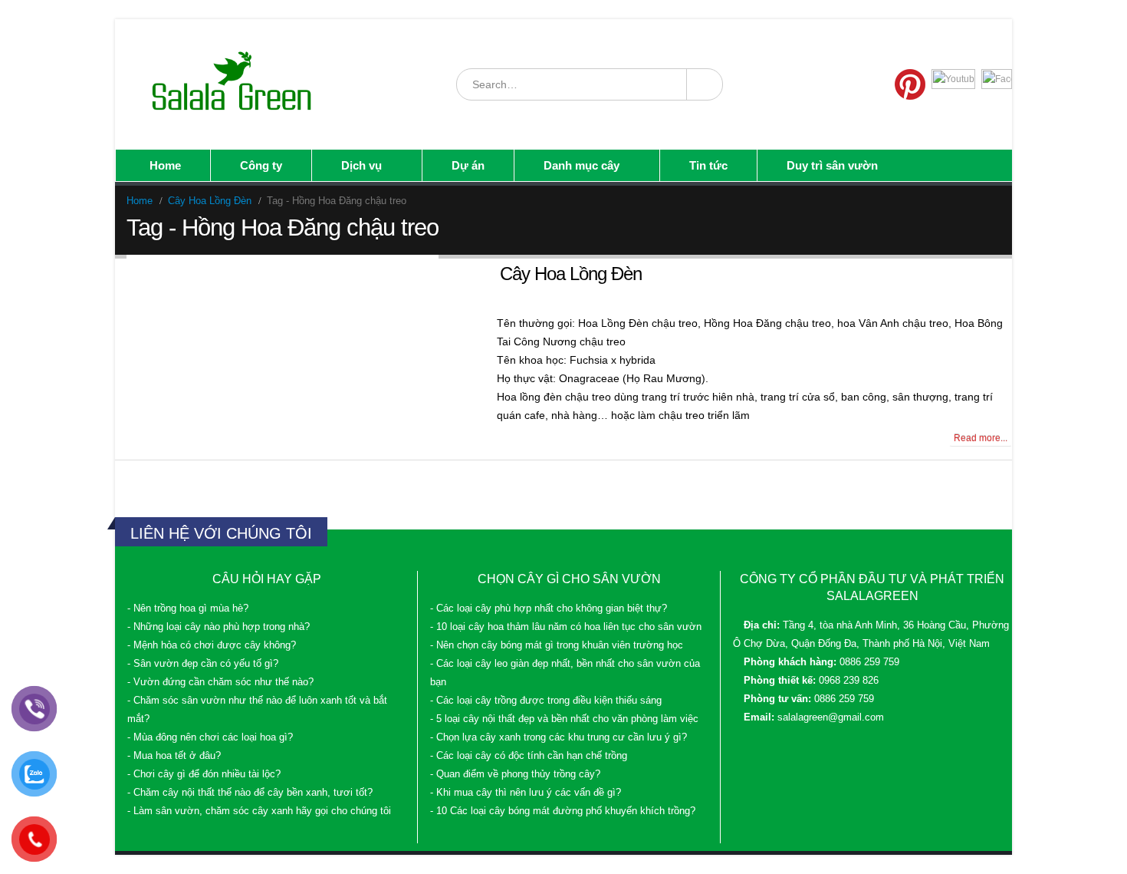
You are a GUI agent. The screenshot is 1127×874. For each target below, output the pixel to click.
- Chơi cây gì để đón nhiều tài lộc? (204, 774)
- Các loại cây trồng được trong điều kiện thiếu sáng (546, 700)
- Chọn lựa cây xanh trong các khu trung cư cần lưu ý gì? (558, 737)
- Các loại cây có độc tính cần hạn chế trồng (528, 755)
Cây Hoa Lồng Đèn (571, 273)
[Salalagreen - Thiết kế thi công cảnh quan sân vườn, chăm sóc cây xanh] (233, 84)
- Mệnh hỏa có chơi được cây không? (211, 645)
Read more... (980, 438)
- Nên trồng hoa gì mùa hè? (187, 608)
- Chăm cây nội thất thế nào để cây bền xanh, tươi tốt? (250, 792)
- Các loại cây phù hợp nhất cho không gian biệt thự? (548, 608)
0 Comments (158, 438)
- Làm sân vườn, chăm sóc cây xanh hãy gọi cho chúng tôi (259, 811)
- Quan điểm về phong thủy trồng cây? (515, 774)
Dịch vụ (361, 165)
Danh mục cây (581, 165)
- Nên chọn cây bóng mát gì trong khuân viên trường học (556, 645)
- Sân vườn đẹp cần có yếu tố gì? (202, 663)
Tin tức (708, 165)
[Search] (704, 84)
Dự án (468, 165)
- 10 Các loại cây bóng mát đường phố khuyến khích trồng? (562, 811)
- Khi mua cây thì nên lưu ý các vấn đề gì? (525, 792)
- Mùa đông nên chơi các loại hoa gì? (210, 737)
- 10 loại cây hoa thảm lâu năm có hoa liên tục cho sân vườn (566, 627)
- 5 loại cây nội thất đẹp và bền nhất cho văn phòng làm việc (564, 719)
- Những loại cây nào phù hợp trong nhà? (218, 627)
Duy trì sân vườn (832, 165)
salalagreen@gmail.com (830, 717)
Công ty (261, 165)
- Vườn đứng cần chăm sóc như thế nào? (220, 682)
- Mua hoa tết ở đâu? (174, 755)
